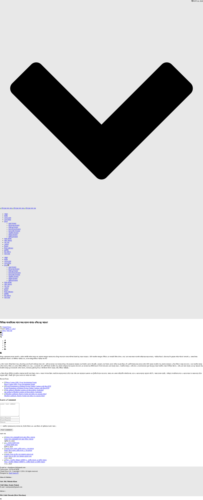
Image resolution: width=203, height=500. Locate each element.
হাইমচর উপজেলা (12, 235)
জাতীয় (6, 216)
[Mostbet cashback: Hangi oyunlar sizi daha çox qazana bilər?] (25, 394)
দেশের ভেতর (7, 218)
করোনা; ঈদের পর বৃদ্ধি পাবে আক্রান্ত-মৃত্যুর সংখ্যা (18, 456)
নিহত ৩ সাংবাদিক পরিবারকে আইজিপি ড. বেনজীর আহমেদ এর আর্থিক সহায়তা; (24, 462)
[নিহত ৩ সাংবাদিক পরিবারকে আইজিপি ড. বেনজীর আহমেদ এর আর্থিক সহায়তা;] (25, 460)
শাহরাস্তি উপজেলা (13, 233)
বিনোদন (6, 246)
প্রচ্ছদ (6, 214)
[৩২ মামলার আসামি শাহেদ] (11, 443)
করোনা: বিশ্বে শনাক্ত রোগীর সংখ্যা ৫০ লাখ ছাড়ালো (18, 450)
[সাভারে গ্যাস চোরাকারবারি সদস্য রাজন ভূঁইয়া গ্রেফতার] (19, 437)
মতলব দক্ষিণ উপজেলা (14, 231)
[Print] (1, 353)
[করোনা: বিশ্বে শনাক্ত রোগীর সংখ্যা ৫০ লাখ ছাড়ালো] (19, 449)
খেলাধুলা (6, 244)
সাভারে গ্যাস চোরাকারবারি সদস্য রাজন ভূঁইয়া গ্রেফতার (18, 439)
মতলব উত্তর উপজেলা (14, 229)
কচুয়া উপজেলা (12, 223)
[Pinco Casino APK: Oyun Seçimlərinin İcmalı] (20, 382)
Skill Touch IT (14, 473)
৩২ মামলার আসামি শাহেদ (11, 445)
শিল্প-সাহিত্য (7, 252)
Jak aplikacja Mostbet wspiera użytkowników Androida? (23, 392)
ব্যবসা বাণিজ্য (8, 239)
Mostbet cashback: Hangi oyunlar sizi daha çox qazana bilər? (24, 396)
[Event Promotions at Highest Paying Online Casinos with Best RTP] (27, 386)
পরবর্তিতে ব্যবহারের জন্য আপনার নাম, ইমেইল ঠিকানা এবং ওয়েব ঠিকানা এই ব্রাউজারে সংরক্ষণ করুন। (29, 426)
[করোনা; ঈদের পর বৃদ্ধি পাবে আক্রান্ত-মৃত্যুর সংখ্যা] (18, 454)
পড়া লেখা (6, 242)
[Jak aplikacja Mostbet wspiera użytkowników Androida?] (24, 390)
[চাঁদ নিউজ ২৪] (18, 208)
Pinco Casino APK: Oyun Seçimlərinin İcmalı (19, 384)
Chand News (6, 327)
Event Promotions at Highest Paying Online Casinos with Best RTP (26, 388)
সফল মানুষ (7, 254)
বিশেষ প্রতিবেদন (8, 248)
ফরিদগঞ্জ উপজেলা (13, 227)
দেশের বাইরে (7, 220)
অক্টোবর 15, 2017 (10, 329)
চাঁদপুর (6, 221)
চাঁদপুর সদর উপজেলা (13, 225)
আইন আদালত (8, 240)
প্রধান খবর (9, 331)
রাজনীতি (6, 250)
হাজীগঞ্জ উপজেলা (13, 237)
